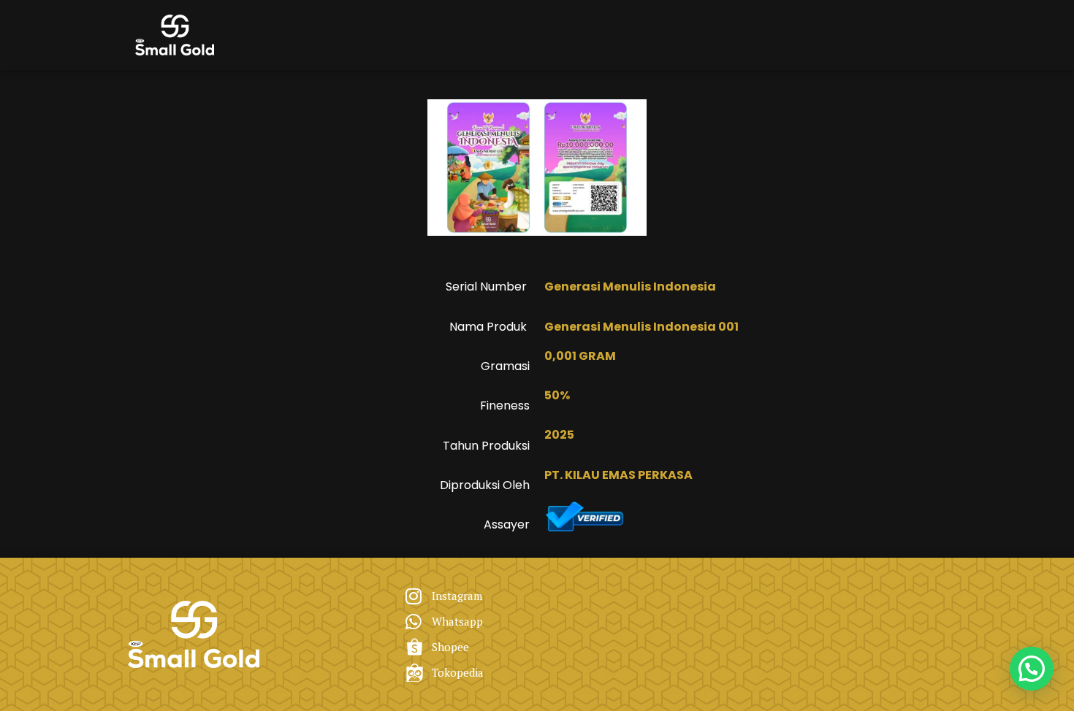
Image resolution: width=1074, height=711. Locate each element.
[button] (1032, 669)
